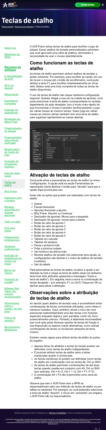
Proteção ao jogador (11, 281)
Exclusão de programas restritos (11, 164)
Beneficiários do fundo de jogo (12, 152)
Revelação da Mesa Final (12, 121)
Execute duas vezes (12, 175)
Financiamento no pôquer (13, 130)
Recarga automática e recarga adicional (12, 211)
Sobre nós (10, 48)
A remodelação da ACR (13, 78)
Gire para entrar (9, 229)
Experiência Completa (11, 102)
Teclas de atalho (10, 184)
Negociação (11, 94)
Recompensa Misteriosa (12, 328)
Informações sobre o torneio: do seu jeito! (13, 307)
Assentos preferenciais (12, 248)
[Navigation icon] (103, 5)
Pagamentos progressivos (12, 239)
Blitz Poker (10, 191)
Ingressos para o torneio (13, 199)
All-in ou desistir (9, 87)
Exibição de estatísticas (11, 111)
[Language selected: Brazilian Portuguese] (97, 429)
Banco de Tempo (9, 272)
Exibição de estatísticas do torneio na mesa (13, 259)
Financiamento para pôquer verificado (13, 140)
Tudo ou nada (12, 221)
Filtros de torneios (9, 319)
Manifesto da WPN (12, 56)
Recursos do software (12, 68)
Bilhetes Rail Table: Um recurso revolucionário (12, 292)
